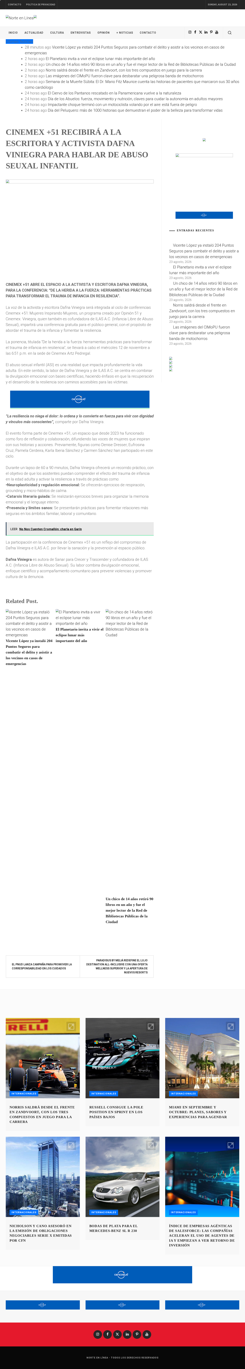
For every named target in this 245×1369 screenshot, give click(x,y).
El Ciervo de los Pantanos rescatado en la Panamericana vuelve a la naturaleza (114, 93)
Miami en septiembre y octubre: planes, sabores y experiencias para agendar (198, 1112)
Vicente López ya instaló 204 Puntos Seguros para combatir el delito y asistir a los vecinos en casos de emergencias (29, 652)
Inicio (13, 32)
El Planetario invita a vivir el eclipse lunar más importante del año (100, 58)
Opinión (103, 32)
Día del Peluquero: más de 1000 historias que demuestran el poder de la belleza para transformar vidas (135, 110)
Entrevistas (81, 32)
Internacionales (23, 1093)
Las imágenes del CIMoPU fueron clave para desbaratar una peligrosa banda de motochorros (125, 76)
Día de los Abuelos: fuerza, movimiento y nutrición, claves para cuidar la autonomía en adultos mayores (135, 99)
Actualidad (33, 32)
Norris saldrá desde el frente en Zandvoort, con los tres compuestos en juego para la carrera (124, 70)
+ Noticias (124, 32)
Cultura (57, 32)
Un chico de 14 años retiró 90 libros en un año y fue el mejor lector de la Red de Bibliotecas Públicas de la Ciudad (141, 64)
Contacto (14, 4)
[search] (230, 32)
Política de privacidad (40, 4)
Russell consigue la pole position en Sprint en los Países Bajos (116, 1112)
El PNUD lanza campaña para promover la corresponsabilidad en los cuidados (42, 966)
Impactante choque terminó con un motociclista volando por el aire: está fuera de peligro (122, 104)
